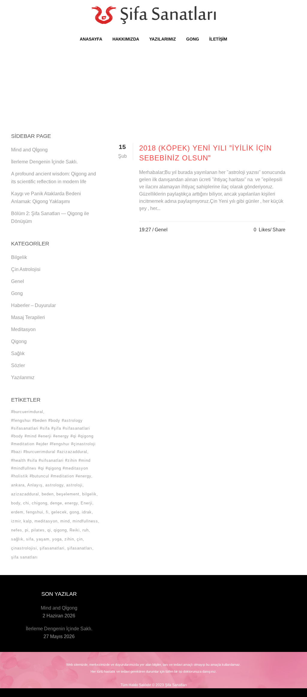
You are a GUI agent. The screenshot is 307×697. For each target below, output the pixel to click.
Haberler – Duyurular (33, 305)
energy (71, 503)
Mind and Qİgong (29, 149)
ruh (85, 530)
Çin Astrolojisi (25, 269)
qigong (60, 530)
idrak (87, 512)
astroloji (74, 485)
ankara (18, 485)
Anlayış (35, 485)
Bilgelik (19, 257)
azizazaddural (25, 494)
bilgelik (89, 494)
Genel (17, 281)
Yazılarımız (22, 377)
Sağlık (18, 353)
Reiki (75, 530)
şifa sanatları (24, 557)
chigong (39, 503)
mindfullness (85, 521)
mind (65, 521)
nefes (16, 530)
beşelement (67, 494)
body (15, 503)
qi (49, 530)
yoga (57, 539)
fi (47, 512)
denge (56, 503)
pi (26, 530)
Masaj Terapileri (28, 317)
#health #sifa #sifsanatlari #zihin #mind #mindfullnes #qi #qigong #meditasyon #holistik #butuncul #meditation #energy (51, 468)
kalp (27, 521)
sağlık (17, 539)
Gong (17, 293)
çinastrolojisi (24, 548)
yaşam (42, 539)
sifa (30, 539)
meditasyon (46, 521)
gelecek (59, 512)
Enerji (86, 503)
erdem (17, 512)
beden (48, 494)
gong (74, 512)
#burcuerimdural (27, 411)
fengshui (34, 512)
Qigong (19, 341)
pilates (38, 530)
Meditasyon (23, 329)
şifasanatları (79, 548)
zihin (69, 539)
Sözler (18, 365)
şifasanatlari (52, 548)
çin (80, 539)
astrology (54, 485)
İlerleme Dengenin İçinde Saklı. (44, 161)
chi (26, 503)
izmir (16, 521)
